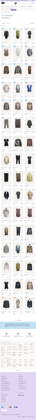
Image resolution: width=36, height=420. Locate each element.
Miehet (7, 2)
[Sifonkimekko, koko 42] (30, 34)
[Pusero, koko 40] (6, 69)
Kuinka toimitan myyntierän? (5, 388)
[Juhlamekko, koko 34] (6, 34)
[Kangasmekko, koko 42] (18, 52)
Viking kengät (20, 352)
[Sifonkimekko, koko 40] (18, 88)
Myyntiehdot (3, 376)
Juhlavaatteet (9, 364)
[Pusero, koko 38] (30, 52)
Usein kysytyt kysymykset (5, 390)
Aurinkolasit (31, 365)
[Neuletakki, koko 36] (6, 195)
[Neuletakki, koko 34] (18, 248)
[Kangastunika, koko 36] (6, 159)
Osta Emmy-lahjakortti (22, 386)
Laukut (2, 366)
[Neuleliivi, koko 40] (30, 88)
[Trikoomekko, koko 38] (30, 159)
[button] (34, 3)
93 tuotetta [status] (3, 25)
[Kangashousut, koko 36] (18, 177)
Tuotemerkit (11, 8)
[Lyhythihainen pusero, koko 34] (30, 195)
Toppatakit (25, 359)
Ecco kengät (20, 349)
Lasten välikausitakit (9, 362)
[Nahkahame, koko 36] (18, 123)
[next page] (20, 318)
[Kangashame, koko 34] (18, 212)
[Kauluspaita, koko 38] (18, 105)
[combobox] (24, 3)
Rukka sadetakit (9, 354)
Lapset (2, 4)
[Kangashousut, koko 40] (6, 123)
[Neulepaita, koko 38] (18, 69)
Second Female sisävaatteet (7, 12)
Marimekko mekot (2, 347)
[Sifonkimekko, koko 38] (30, 69)
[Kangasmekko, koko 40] (30, 123)
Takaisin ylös (18, 370)
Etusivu (2, 12)
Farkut (2, 364)
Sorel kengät (9, 352)
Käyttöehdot (24, 416)
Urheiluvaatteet (15, 364)
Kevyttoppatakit (32, 359)
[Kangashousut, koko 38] (18, 231)
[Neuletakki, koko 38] (6, 266)
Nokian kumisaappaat (26, 353)
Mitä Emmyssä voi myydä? (5, 385)
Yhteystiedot (3, 401)
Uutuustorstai (15, 359)
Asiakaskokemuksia (4, 394)
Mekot (2, 365)
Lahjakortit (14, 366)
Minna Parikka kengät (26, 350)
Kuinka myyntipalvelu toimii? (5, 383)
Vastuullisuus (3, 399)
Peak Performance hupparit (20, 345)
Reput (8, 366)
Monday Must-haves (9, 360)
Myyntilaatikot (3, 380)
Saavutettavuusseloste (31, 416)
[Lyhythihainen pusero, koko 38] (6, 88)
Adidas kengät (15, 349)
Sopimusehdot (21, 376)
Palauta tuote (21, 378)
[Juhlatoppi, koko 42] (6, 52)
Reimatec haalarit (2, 355)
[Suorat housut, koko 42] (18, 159)
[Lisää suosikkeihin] (10, 29)
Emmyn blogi (3, 398)
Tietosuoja (19, 416)
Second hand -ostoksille (22, 381)
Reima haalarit (32, 352)
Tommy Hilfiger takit (9, 350)
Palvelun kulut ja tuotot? (5, 386)
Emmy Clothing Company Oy (8, 414)
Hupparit (31, 364)
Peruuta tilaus (21, 380)
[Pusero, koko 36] (30, 105)
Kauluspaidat (20, 365)
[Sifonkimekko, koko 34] (18, 266)
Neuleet (25, 364)
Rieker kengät (3, 352)
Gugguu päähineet (14, 355)
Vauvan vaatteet (9, 365)
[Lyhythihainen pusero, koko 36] (6, 212)
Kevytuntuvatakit (3, 362)
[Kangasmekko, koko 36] (18, 34)
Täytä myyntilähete (4, 378)
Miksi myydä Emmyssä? (5, 381)
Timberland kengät (14, 353)
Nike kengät (31, 349)
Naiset (3, 2)
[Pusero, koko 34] (6, 248)
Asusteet (25, 365)
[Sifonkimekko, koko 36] (6, 231)
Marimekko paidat (31, 344)
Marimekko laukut (20, 355)
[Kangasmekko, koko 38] (6, 142)
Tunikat (14, 365)
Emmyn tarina (3, 396)
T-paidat (20, 364)
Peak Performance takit (3, 350)
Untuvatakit (20, 359)
